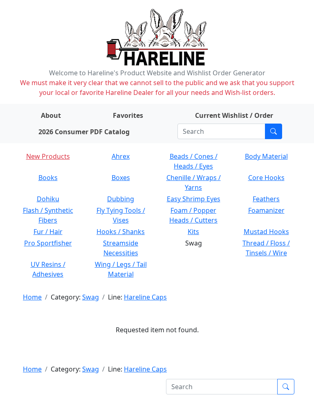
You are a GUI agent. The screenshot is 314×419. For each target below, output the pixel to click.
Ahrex (121, 156)
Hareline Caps (145, 297)
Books (48, 177)
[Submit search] (273, 131)
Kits (193, 231)
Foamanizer (266, 210)
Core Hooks (266, 177)
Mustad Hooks (266, 231)
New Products (48, 156)
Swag (90, 297)
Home (32, 297)
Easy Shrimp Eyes (193, 198)
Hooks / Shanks (120, 231)
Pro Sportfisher (48, 243)
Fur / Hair (48, 231)
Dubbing (120, 198)
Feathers (266, 198)
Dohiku (48, 198)
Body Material (266, 156)
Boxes (121, 177)
